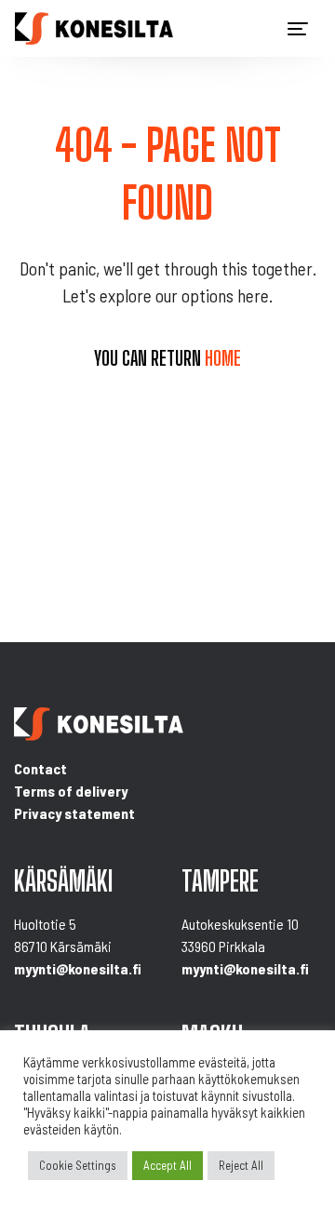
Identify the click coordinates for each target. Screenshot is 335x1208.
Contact (40, 768)
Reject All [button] (241, 1165)
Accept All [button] (167, 1165)
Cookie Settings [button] (77, 1165)
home (223, 358)
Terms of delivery (70, 790)
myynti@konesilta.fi (77, 968)
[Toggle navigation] (297, 29)
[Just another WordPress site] (94, 28)
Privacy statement (74, 813)
